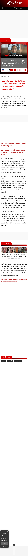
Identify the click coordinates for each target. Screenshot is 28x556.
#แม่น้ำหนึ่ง (18, 361)
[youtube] (19, 8)
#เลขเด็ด (10, 361)
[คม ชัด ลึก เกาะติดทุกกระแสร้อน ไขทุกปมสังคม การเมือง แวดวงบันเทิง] (14, 3)
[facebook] (14, 8)
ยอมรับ (4, 543)
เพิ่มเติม (5, 540)
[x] (16, 8)
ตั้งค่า (4, 546)
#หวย (3, 361)
